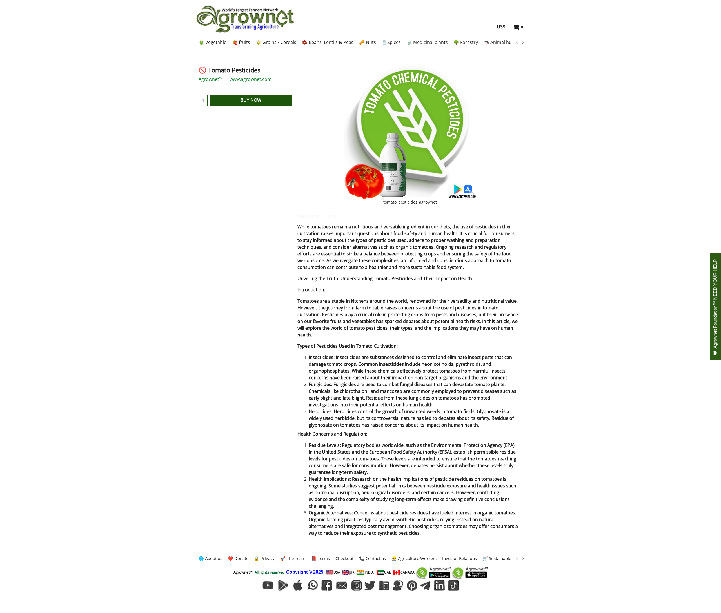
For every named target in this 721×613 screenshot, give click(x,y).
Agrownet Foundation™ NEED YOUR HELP (715, 303)
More (330, 216)
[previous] (517, 42)
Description (308, 216)
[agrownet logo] (245, 19)
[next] (522, 42)
